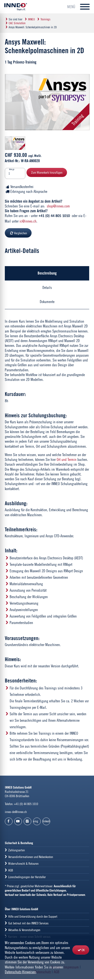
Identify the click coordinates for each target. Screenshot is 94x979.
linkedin (46, 821)
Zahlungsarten (16, 850)
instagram (27, 821)
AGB (10, 870)
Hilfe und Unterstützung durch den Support (32, 916)
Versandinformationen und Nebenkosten (30, 857)
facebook (9, 821)
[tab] (47, 273)
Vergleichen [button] (20, 233)
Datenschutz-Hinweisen (20, 971)
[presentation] (47, 273)
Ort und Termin (66, 459)
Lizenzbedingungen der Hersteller (27, 877)
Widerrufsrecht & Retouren (23, 863)
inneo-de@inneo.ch (16, 812)
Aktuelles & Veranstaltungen (24, 930)
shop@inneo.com (58, 206)
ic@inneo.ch (28, 221)
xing (35, 821)
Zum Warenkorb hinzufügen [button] (46, 172)
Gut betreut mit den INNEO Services (28, 923)
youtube (18, 821)
